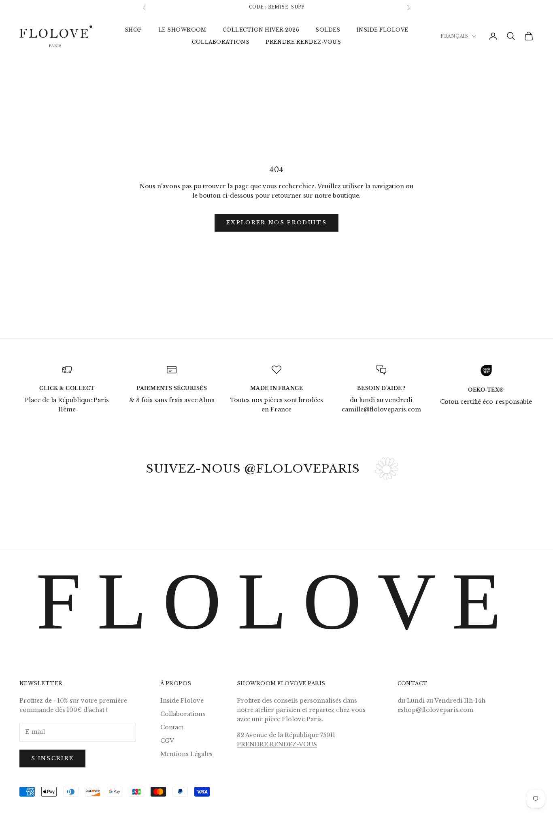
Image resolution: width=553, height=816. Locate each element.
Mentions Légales (186, 754)
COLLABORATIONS (220, 42)
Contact (171, 727)
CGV (167, 740)
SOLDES (327, 29)
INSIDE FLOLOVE (382, 29)
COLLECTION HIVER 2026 (261, 29)
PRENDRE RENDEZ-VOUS (303, 42)
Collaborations (182, 714)
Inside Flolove (182, 700)
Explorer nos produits (276, 222)
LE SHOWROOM (182, 29)
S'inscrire (52, 758)
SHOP (133, 29)
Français (454, 36)
